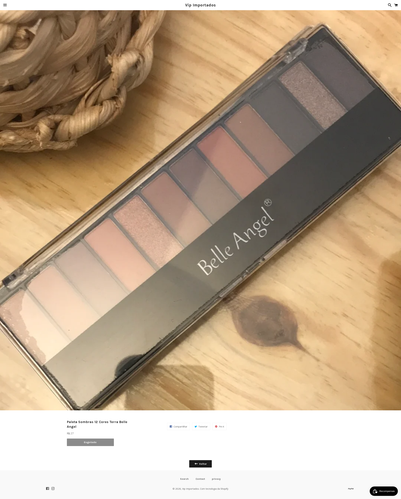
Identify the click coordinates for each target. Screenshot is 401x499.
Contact (200, 479)
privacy (216, 479)
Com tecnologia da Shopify (214, 488)
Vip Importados (200, 5)
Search (184, 479)
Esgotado (90, 442)
